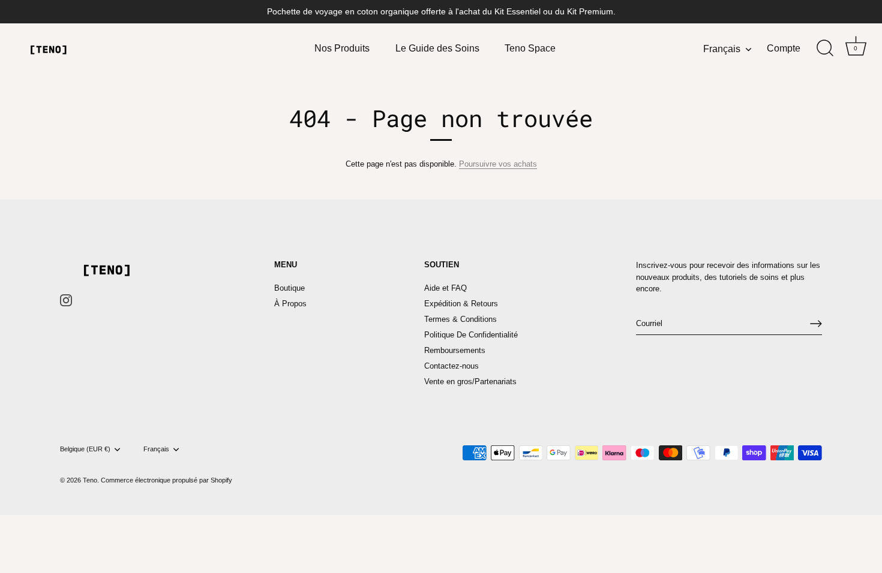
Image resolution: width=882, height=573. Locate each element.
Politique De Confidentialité (471, 334)
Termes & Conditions (460, 319)
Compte (783, 48)
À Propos (290, 303)
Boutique (289, 288)
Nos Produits (342, 48)
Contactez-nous (451, 365)
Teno (90, 480)
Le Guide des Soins (437, 48)
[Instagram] (66, 299)
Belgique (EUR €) (85, 449)
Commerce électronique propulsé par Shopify (166, 480)
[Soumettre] (816, 324)
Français (721, 48)
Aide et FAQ (445, 288)
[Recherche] (825, 48)
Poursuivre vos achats (498, 163)
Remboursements (454, 350)
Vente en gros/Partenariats (470, 381)
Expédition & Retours (461, 303)
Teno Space (530, 48)
